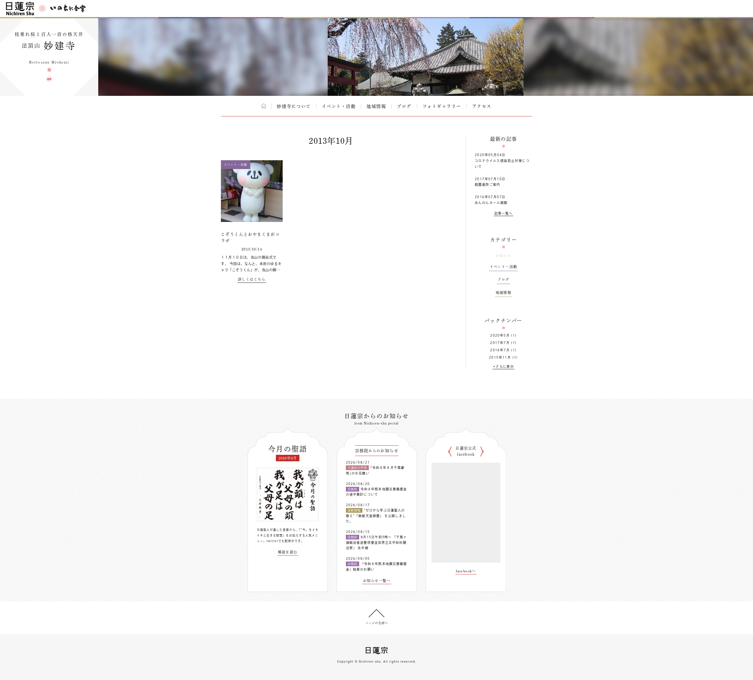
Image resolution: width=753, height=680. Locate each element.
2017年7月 (500, 342)
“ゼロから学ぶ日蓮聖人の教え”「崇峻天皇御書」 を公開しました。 (376, 516)
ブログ (404, 106)
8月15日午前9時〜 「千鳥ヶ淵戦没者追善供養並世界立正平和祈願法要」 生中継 (376, 542)
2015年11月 (500, 357)
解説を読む (288, 552)
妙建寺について (294, 106)
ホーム (263, 105)
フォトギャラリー (441, 106)
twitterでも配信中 (280, 540)
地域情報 (376, 106)
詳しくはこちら (252, 279)
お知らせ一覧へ (377, 580)
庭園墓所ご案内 (487, 184)
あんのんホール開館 (491, 202)
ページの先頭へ (376, 622)
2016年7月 (500, 350)
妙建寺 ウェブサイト (49, 79)
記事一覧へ (503, 213)
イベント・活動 (339, 106)
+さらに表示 (503, 366)
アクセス (482, 106)
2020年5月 (500, 335)
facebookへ (466, 571)
